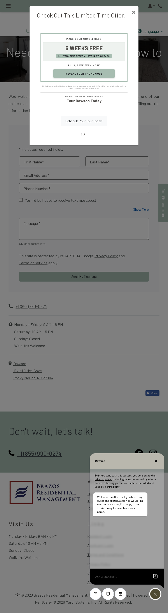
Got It (84, 134)
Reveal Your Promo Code (83, 73)
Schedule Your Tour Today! (84, 121)
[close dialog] (134, 12)
